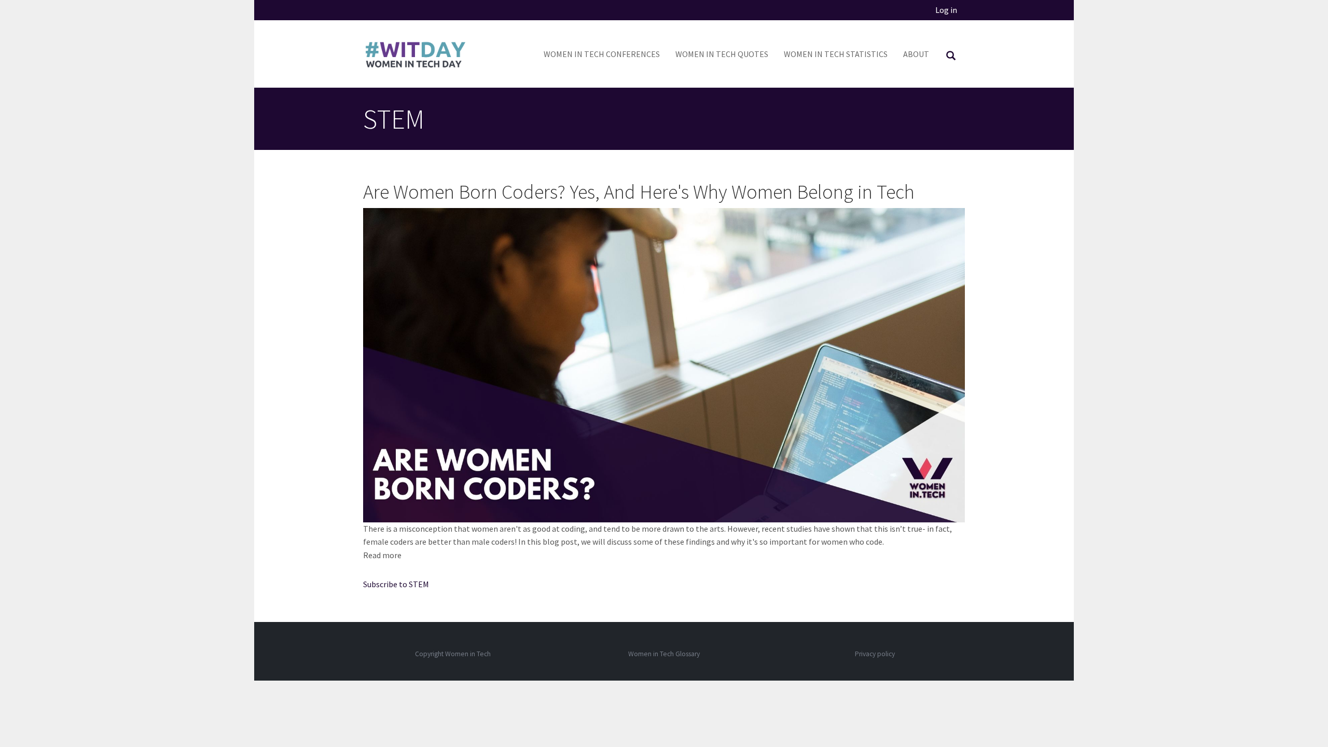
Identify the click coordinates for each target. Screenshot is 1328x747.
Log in (946, 10)
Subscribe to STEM (396, 584)
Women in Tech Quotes (721, 54)
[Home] (419, 54)
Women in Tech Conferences (602, 54)
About (916, 54)
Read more (382, 555)
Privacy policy (875, 653)
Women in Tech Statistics (836, 54)
